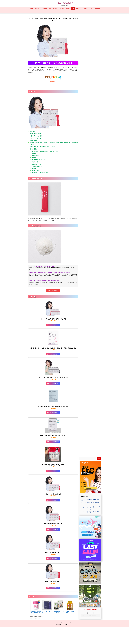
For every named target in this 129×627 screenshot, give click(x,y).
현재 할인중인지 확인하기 (53, 325)
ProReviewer (64, 2)
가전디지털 (31, 8)
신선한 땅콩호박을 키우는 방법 (87, 509)
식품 (73, 8)
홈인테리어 (97, 8)
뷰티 (50, 8)
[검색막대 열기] (29, 11)
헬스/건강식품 (85, 8)
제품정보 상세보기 (53, 290)
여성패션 (91, 8)
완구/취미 (68, 8)
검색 (80, 455)
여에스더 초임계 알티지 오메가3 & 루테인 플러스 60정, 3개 (42, 618)
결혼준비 (78, 8)
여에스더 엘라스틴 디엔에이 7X (36, 616)
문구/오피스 (37, 8)
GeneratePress (70, 624)
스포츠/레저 (61, 8)
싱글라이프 (44, 8)
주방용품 (55, 8)
